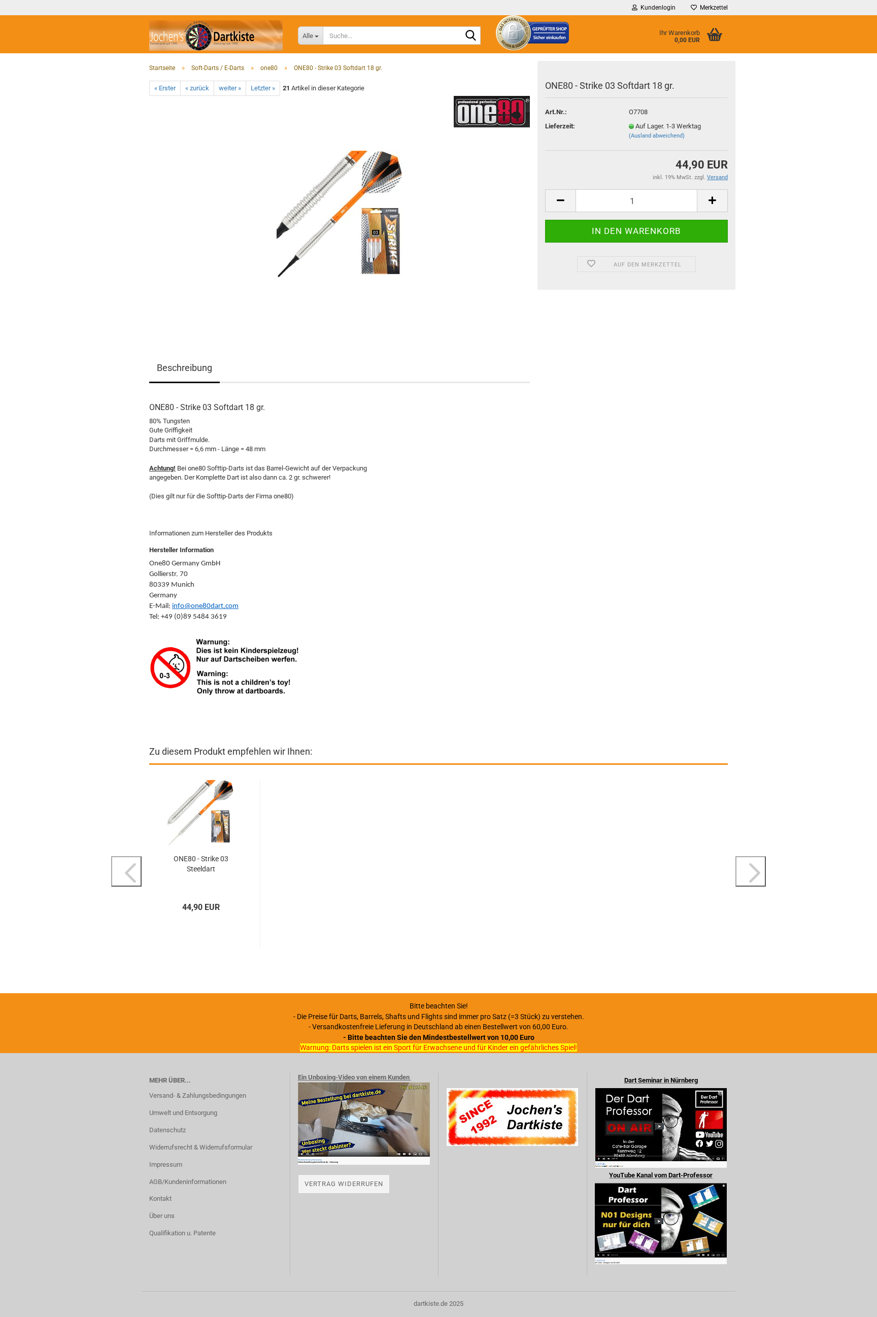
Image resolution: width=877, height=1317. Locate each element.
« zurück (197, 88)
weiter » (230, 88)
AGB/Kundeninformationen (187, 1182)
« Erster (165, 88)
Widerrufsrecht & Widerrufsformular (200, 1147)
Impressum (165, 1164)
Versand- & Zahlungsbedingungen (197, 1095)
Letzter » (263, 88)
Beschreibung (184, 367)
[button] (560, 200)
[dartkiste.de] (216, 35)
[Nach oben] (849, 1301)
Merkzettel (712, 7)
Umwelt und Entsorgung (183, 1113)
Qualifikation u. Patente (182, 1233)
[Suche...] (471, 36)
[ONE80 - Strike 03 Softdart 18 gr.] (340, 210)
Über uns (162, 1216)
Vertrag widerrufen (344, 1184)
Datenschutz (167, 1130)
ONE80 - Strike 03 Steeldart (201, 864)
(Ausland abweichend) (657, 135)
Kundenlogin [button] (656, 7)
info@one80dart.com (205, 606)
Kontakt (160, 1198)
